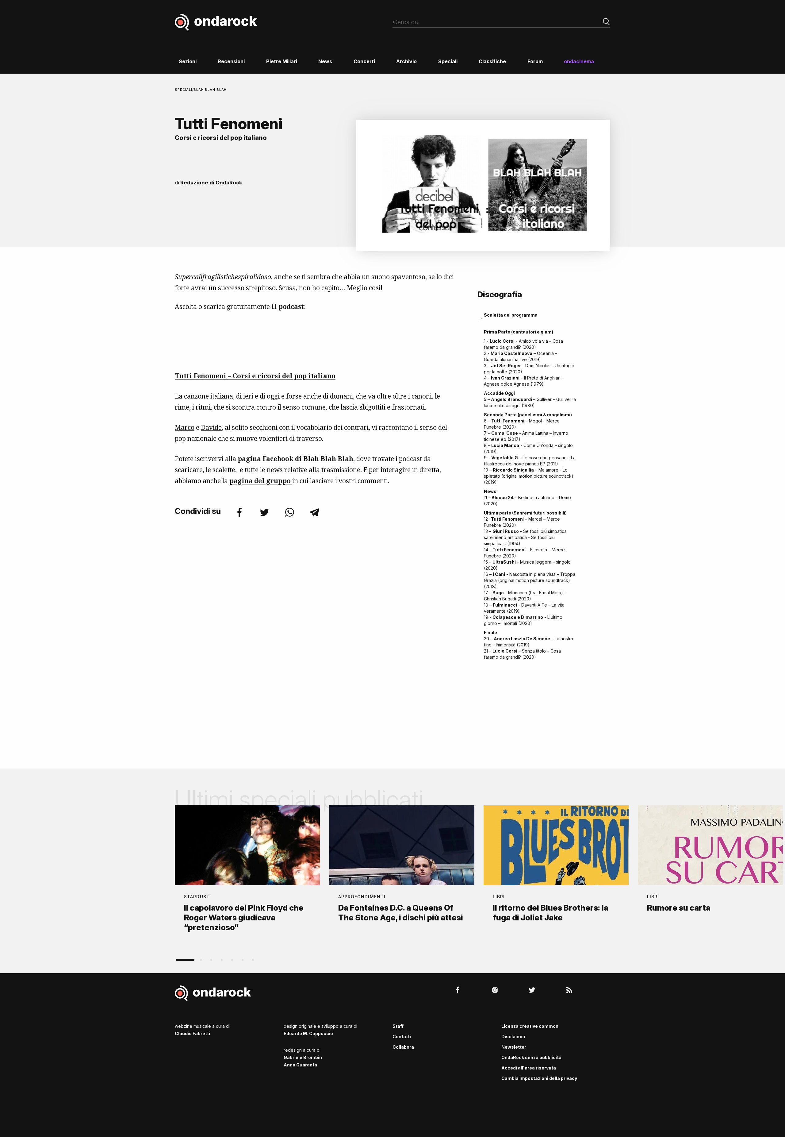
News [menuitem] (325, 61)
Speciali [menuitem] (448, 61)
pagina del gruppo (260, 480)
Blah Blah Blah (210, 89)
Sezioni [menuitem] (188, 61)
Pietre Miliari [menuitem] (281, 61)
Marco (184, 427)
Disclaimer (513, 1036)
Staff (398, 1026)
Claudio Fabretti (192, 1033)
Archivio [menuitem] (406, 61)
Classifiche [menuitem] (492, 61)
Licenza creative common (529, 1026)
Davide (211, 427)
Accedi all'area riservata (528, 1067)
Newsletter (513, 1047)
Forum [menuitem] (535, 61)
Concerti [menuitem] (364, 61)
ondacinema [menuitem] (579, 61)
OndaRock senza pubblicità (531, 1057)
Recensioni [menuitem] (231, 61)
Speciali (183, 89)
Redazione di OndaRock (211, 182)
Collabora (403, 1047)
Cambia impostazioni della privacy (539, 1078)
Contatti (401, 1036)
